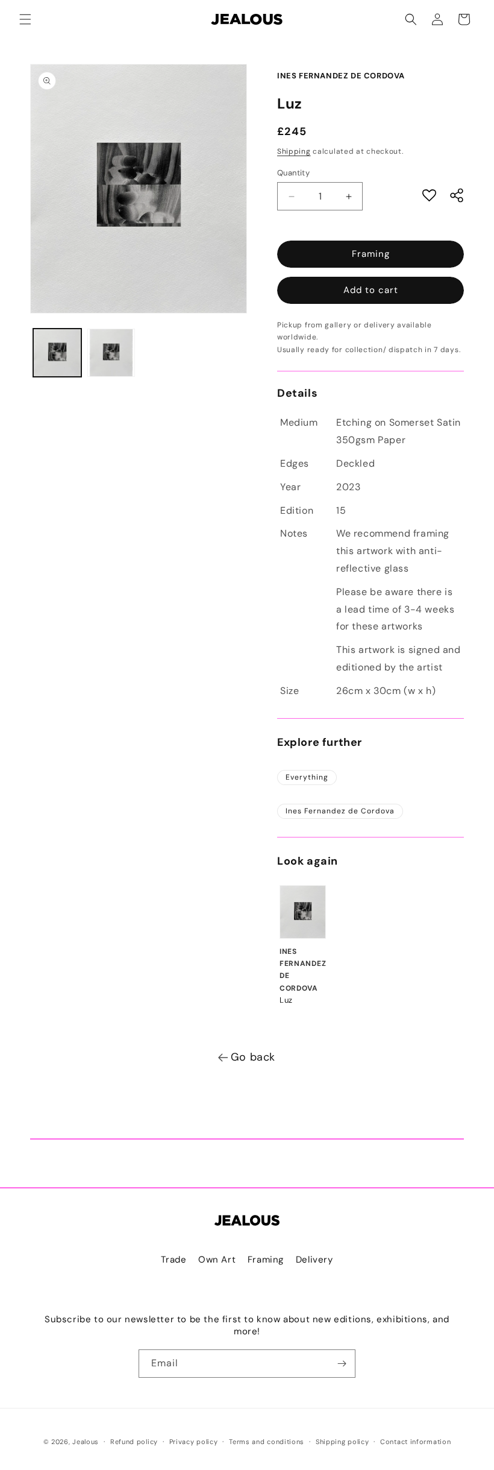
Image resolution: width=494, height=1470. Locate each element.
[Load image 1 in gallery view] (57, 353)
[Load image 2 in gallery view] (111, 353)
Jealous (85, 1441)
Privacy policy (193, 1441)
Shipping (294, 151)
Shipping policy (342, 1441)
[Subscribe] (341, 1363)
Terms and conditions (266, 1441)
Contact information (415, 1441)
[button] (25, 19)
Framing (371, 254)
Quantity (293, 173)
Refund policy (134, 1441)
